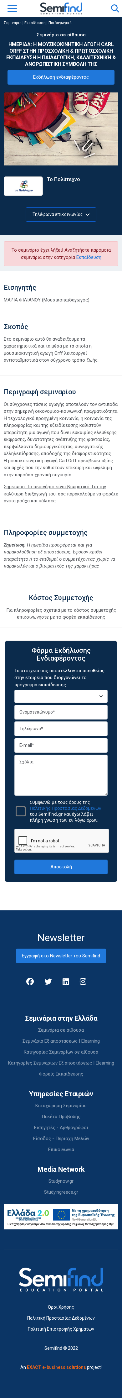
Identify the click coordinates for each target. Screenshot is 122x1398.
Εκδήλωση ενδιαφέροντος (61, 77)
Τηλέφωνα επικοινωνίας (58, 214)
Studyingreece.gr (61, 1192)
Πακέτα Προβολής (61, 1116)
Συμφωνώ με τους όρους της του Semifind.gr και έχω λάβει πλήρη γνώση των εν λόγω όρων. (65, 811)
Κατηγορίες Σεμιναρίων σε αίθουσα (61, 1052)
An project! (61, 1367)
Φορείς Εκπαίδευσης (61, 1074)
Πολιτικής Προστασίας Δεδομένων (65, 808)
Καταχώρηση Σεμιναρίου (61, 1105)
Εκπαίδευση (35, 23)
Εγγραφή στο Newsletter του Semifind (61, 956)
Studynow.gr (61, 1181)
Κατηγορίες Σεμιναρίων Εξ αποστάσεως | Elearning (61, 1063)
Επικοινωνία (61, 1149)
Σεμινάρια (13, 23)
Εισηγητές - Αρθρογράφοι (61, 1127)
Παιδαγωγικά (60, 23)
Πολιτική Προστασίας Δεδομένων (61, 1318)
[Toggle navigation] (12, 8)
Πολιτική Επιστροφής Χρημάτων (61, 1329)
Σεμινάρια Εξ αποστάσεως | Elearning (61, 1041)
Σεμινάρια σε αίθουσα (61, 1030)
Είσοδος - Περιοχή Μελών (61, 1138)
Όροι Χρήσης (61, 1307)
